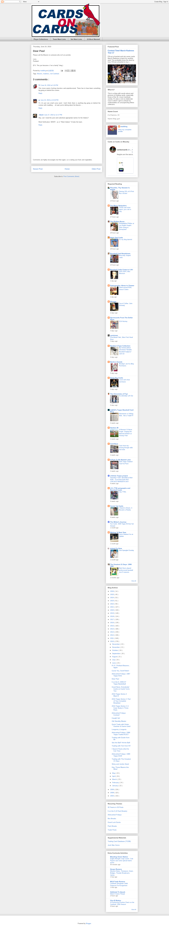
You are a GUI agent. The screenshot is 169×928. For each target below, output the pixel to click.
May (114, 773)
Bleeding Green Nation (119, 857)
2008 (112, 792)
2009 (112, 789)
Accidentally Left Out (126, 396)
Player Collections (41, 39)
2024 (112, 597)
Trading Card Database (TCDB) (119, 841)
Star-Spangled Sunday (126, 550)
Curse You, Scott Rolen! (120, 671)
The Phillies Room (117, 221)
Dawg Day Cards (116, 378)
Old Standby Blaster (119, 721)
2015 (112, 626)
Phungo (113, 301)
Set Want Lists (76, 39)
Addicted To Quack (117, 892)
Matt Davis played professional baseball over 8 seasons (126, 570)
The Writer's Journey (118, 522)
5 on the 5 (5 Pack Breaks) (117, 811)
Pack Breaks (112, 826)
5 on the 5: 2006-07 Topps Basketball (119, 683)
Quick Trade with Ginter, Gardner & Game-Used (121, 725)
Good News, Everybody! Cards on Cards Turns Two (121, 689)
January (115, 786)
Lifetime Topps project (119, 476)
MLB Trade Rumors (117, 881)
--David (41, 115)
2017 (112, 619)
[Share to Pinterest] (74, 70)
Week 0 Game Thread (117, 894)
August (115, 657)
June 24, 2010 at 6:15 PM (49, 85)
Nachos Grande (116, 362)
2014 (112, 629)
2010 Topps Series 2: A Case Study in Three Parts (120, 708)
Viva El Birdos (115, 900)
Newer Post (38, 169)
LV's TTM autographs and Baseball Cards (120, 489)
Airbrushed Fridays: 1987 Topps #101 (121, 675)
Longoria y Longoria (119, 729)
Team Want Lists (59, 39)
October (115, 650)
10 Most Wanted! (93, 39)
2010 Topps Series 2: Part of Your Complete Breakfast (121, 701)
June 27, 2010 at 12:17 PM (53, 115)
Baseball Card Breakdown (120, 253)
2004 (112, 796)
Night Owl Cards (116, 238)
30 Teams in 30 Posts (115, 807)
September (116, 653)
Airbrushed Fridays (115, 815)
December (116, 644)
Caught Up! (116, 718)
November (116, 647)
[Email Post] (61, 70)
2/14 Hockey (123, 321)
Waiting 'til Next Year (118, 532)
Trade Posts (112, 830)
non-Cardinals (54, 74)
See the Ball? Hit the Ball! (121, 743)
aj (39, 100)
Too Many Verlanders (118, 206)
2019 (112, 613)
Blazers (39, 74)
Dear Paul (115, 679)
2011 (112, 638)
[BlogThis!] (68, 70)
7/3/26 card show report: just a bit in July (125, 209)
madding (123, 126)
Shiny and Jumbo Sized (120, 764)
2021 (112, 607)
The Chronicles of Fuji (119, 394)
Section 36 (114, 428)
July (114, 660)
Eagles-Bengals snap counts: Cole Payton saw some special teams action (121, 861)
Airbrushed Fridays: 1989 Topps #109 (121, 755)
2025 (112, 594)
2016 (112, 622)
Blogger (88, 923)
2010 (112, 641)
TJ (39, 85)
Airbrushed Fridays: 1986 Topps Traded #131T (121, 733)
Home (67, 169)
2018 (112, 616)
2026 (112, 591)
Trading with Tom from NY (121, 746)
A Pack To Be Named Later (120, 460)
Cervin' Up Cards (116, 506)
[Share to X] (70, 70)
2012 (112, 635)
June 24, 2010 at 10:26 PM (49, 100)
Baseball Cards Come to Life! (121, 269)
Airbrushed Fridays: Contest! (119, 714)
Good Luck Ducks (114, 822)
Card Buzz (114, 444)
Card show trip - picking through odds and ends (126, 448)
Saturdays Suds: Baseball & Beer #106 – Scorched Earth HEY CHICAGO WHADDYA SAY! (121, 480)
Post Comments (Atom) (71, 176)
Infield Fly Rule (116, 548)
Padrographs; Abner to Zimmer (122, 285)
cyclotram (114, 335)
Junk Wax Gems (114, 845)
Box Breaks (112, 818)
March (114, 779)
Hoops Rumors (116, 869)
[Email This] (66, 70)
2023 (112, 601)
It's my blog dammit (125, 239)
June (114, 663)
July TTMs (122, 492)
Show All (133, 581)
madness (46, 74)
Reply (40, 93)
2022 (112, 604)
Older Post (96, 169)
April (114, 776)
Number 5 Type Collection (120, 346)
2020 (112, 610)
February (115, 782)
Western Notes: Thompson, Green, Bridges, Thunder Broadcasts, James (121, 873)
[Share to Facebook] (72, 70)
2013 (112, 632)
